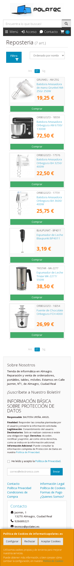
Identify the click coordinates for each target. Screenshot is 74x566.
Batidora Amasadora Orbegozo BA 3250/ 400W (49, 163)
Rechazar (29, 541)
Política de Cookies (53, 561)
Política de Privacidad (27, 452)
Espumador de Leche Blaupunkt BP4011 (50, 236)
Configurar (12, 541)
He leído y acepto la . (36, 461)
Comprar (37, 108)
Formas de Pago (51, 492)
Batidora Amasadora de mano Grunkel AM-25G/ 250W (50, 87)
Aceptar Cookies (50, 541)
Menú (13, 31)
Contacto (50, 31)
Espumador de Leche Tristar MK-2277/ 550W (50, 276)
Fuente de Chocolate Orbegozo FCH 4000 (50, 312)
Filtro (13, 56)
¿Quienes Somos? (52, 496)
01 (37, 71)
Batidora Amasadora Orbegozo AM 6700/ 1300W (49, 125)
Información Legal (52, 484)
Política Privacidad (19, 488)
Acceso (31, 31)
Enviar (56, 471)
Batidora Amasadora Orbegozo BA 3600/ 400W (49, 200)
